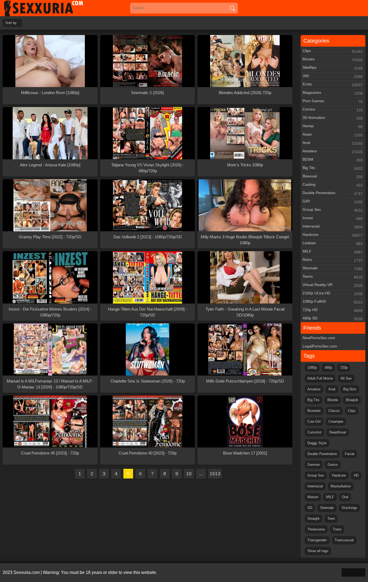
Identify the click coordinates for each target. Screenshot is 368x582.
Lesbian (333, 243)
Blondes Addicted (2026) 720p (245, 92)
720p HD (333, 310)
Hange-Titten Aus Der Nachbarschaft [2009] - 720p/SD (147, 312)
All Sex (346, 378)
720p (344, 368)
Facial (349, 454)
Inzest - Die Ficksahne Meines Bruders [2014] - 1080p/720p (50, 312)
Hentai (333, 126)
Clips (333, 51)
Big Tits (333, 168)
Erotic (333, 84)
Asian (333, 134)
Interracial (333, 226)
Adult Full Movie (320, 378)
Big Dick (349, 389)
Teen (331, 518)
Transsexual (344, 540)
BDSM (333, 159)
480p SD (333, 318)
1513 (215, 473)
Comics (333, 109)
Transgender (317, 540)
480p (328, 368)
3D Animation (333, 117)
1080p (312, 368)
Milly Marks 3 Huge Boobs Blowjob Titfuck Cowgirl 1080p (245, 240)
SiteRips (333, 67)
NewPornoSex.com (319, 338)
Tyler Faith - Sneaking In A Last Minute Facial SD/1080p (245, 312)
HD (356, 475)
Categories (316, 41)
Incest (333, 218)
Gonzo (333, 465)
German (313, 465)
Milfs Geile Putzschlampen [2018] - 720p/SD (245, 381)
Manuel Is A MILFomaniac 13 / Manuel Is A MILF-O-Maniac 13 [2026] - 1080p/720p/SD (50, 384)
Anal (333, 143)
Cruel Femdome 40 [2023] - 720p (147, 453)
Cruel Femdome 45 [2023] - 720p (50, 453)
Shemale (333, 268)
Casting (333, 184)
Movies (333, 59)
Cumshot (314, 432)
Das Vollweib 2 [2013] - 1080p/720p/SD (147, 237)
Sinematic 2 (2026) (147, 92)
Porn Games (333, 101)
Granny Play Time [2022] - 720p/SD (50, 237)
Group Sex (333, 209)
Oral (345, 497)
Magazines (333, 92)
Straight (313, 518)
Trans (337, 529)
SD (309, 508)
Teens (333, 276)
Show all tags (317, 551)
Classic (334, 411)
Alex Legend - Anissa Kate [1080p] (50, 165)
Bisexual (333, 176)
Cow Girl (314, 421)
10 (189, 473)
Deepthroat (337, 432)
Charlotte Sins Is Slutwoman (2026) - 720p (147, 381)
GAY (333, 201)
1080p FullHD (333, 301)
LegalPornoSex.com (320, 346)
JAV (333, 76)
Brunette (314, 411)
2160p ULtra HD (333, 293)
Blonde (332, 400)
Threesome (316, 529)
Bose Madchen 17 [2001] (245, 453)
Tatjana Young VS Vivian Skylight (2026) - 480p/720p (147, 168)
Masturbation (341, 486)
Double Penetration (333, 193)
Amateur (333, 151)
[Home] (51, 8)
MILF (333, 251)
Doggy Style (317, 443)
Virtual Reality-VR (333, 285)
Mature (312, 497)
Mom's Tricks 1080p (245, 165)
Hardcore (333, 234)
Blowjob (352, 400)
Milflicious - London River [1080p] (50, 92)
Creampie (335, 421)
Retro (333, 260)
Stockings (349, 508)
